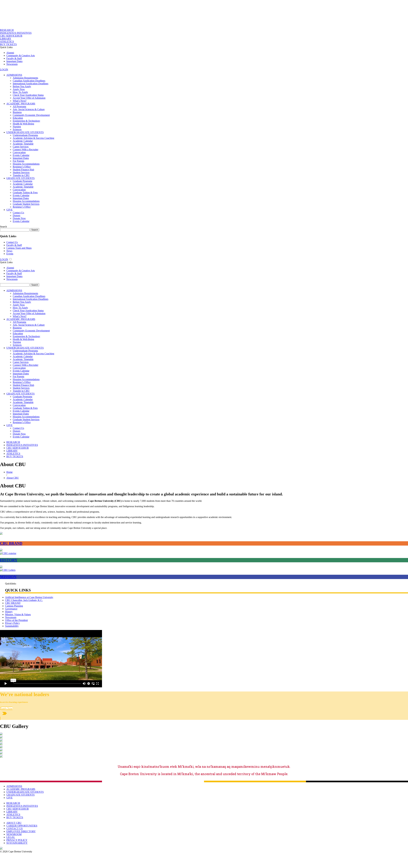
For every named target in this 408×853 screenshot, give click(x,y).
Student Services (21, 172)
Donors (16, 215)
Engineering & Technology (26, 120)
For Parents (18, 161)
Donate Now (19, 218)
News (9, 250)
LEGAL (10, 837)
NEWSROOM (14, 834)
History (9, 611)
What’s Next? (19, 100)
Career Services (21, 146)
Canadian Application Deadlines (29, 80)
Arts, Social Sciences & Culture (29, 109)
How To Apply (20, 92)
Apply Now (19, 89)
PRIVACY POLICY (16, 840)
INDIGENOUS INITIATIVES (16, 33)
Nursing (17, 126)
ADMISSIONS (14, 75)
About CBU (12, 477)
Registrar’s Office (22, 166)
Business (17, 112)
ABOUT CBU (14, 822)
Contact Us (18, 212)
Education (18, 118)
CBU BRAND (12, 603)
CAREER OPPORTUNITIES (21, 825)
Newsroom (12, 64)
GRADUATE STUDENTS (20, 178)
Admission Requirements (25, 77)
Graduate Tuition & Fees (25, 192)
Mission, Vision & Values (18, 614)
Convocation (19, 152)
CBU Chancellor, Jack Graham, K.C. (24, 600)
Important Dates (14, 61)
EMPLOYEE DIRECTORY (21, 831)
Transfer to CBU (21, 175)
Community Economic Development (31, 115)
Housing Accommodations (26, 163)
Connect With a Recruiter (25, 149)
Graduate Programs (22, 181)
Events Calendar (21, 155)
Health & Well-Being (23, 123)
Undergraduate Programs (25, 135)
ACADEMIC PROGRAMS (20, 103)
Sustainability (12, 626)
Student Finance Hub (23, 169)
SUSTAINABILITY (17, 843)
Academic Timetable (23, 143)
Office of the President (16, 620)
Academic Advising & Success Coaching (33, 138)
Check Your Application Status (28, 95)
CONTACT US (14, 828)
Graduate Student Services (26, 204)
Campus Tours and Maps (19, 248)
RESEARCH (7, 30)
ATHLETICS (7, 41)
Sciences (17, 129)
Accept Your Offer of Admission (29, 98)
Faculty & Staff (14, 58)
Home (9, 472)
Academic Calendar (23, 141)
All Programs (19, 106)
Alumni (10, 52)
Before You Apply (22, 86)
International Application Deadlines (30, 83)
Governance (11, 608)
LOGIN (4, 69)
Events (9, 253)
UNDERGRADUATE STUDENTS (25, 132)
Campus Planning (14, 606)
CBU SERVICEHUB (11, 35)
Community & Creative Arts (20, 55)
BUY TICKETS (8, 44)
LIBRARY (5, 38)
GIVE (9, 209)
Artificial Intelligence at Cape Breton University (29, 597)
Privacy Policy (12, 623)
